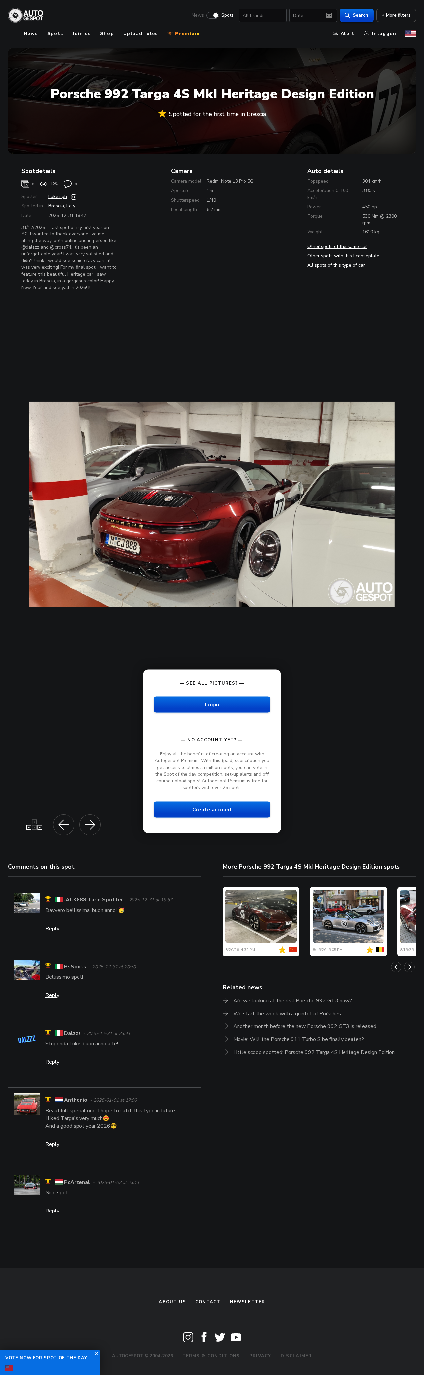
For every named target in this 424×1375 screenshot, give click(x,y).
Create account (212, 809)
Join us (82, 34)
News (198, 15)
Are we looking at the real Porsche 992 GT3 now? (292, 1000)
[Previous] (396, 967)
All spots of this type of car (336, 265)
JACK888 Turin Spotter (93, 900)
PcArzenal (77, 1182)
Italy (70, 206)
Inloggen (384, 34)
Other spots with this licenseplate (343, 256)
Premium (186, 34)
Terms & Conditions (211, 1356)
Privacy (260, 1356)
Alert (348, 34)
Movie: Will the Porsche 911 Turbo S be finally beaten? (298, 1039)
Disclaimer (296, 1356)
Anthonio (75, 1100)
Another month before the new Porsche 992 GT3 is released (304, 1026)
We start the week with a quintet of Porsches (287, 1013)
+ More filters (396, 15)
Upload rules (140, 34)
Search (360, 15)
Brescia (56, 206)
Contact (208, 1302)
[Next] (409, 967)
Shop (107, 34)
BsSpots (75, 966)
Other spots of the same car (337, 246)
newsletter (247, 1302)
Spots (227, 15)
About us (172, 1302)
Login (212, 704)
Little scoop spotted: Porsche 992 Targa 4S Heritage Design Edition (314, 1052)
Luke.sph (57, 196)
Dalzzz (72, 1033)
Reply (52, 928)
